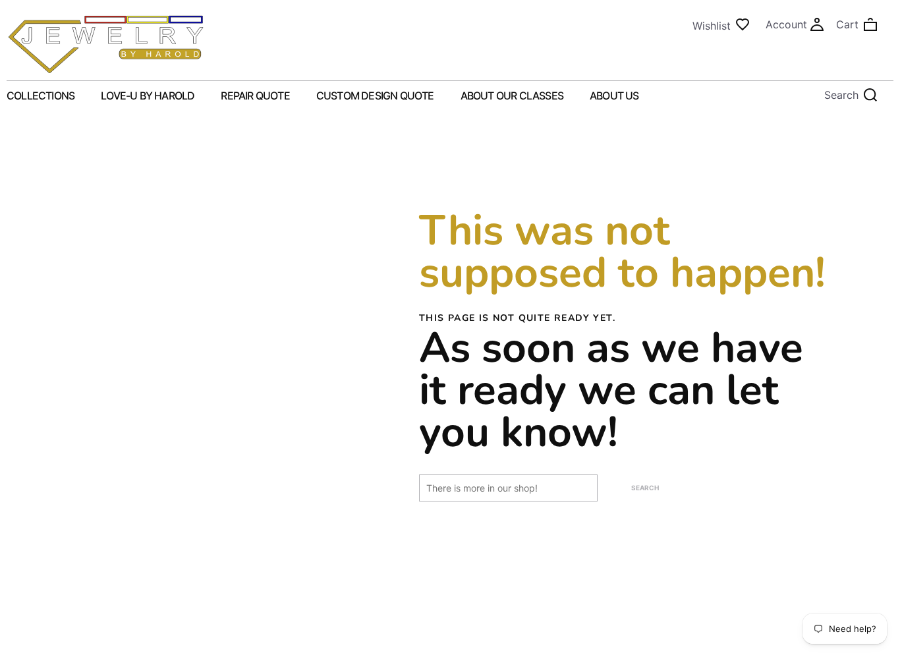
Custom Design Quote (375, 95)
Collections (40, 95)
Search (645, 488)
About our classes (512, 95)
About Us (614, 95)
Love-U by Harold (147, 95)
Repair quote (255, 95)
